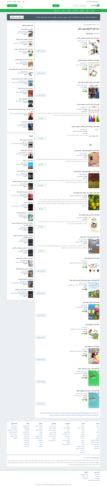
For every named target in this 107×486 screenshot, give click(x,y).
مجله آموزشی (26, 438)
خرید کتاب (85, 478)
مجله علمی (26, 440)
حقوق (83, 444)
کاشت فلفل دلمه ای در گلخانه (52, 203)
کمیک (98, 436)
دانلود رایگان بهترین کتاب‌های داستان (19, 143)
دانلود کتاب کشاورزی (47, 199)
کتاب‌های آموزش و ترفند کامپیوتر (20, 43)
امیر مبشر (24, 271)
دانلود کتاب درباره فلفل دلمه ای (60, 199)
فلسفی (82, 442)
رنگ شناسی (71, 113)
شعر (77, 307)
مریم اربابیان (83, 305)
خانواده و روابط (39, 430)
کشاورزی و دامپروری (80, 448)
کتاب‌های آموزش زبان (22, 229)
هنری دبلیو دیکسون (81, 85)
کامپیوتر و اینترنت (66, 444)
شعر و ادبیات (14, 426)
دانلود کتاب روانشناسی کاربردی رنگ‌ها (88, 60)
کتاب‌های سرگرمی (23, 82)
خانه (98, 10)
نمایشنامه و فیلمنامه (95, 442)
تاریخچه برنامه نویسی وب (48, 246)
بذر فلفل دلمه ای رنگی (72, 199)
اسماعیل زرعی (23, 90)
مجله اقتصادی (26, 434)
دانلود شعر (66, 159)
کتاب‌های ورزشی (23, 272)
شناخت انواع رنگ (64, 113)
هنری (41, 444)
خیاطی (81, 43)
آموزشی (15, 438)
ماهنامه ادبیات (79, 159)
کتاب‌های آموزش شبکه (22, 125)
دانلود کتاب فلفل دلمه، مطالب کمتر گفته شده (86, 193)
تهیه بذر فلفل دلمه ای (69, 201)
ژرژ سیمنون (23, 173)
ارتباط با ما (97, 474)
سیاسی (82, 440)
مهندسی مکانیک (52, 434)
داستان (97, 426)
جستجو (56, 6)
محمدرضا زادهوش (22, 215)
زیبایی (41, 432)
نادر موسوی (83, 107)
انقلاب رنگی (76, 135)
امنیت (68, 430)
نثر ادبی (81, 373)
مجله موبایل (26, 428)
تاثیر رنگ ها (56, 115)
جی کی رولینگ (23, 62)
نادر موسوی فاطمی (81, 41)
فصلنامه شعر (61, 159)
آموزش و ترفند (66, 428)
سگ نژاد (72, 221)
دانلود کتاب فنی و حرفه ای (53, 113)
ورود (23, 1)
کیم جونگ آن (23, 260)
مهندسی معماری (52, 430)
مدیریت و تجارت (13, 434)
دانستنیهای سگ (78, 221)
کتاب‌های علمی (80, 217)
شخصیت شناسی (79, 65)
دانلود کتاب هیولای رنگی (92, 324)
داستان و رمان (14, 428)
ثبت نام (19, 1)
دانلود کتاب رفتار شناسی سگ (75, 223)
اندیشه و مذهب (81, 428)
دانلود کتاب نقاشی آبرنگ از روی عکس (88, 82)
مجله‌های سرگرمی (79, 242)
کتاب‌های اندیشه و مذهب (21, 164)
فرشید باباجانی (23, 124)
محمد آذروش (23, 227)
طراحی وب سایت (66, 440)
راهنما (14, 1)
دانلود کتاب (40, 118)
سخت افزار (67, 436)
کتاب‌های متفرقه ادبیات (22, 73)
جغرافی (82, 434)
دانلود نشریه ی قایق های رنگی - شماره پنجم (86, 151)
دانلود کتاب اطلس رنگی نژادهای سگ (89, 215)
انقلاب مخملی (70, 135)
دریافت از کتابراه (41, 51)
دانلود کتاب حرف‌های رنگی (92, 347)
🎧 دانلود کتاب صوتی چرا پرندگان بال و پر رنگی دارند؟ (84, 280)
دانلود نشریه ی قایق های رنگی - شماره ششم (86, 171)
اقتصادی (82, 426)
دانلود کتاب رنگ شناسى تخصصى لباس (88, 104)
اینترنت (68, 426)
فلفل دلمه (80, 199)
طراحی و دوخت (43, 113)
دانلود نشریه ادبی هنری (79, 161)
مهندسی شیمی (52, 436)
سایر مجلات (26, 446)
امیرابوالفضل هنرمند (22, 292)
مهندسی (75, 10)
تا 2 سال (81, 329)
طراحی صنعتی (53, 426)
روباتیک (54, 438)
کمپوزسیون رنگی (63, 115)
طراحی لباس (77, 115)
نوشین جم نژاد (23, 194)
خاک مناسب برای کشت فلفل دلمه (67, 203)
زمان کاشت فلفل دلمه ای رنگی (84, 415)
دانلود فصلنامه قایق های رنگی (47, 413)
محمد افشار (23, 71)
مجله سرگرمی (26, 432)
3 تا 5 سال (81, 263)
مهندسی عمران (52, 428)
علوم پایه (82, 450)
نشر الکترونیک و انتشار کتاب (93, 1)
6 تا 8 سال (75, 263)
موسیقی (40, 440)
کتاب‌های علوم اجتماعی (78, 131)
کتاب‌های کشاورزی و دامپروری (76, 195)
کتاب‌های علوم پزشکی (22, 51)
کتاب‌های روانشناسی (23, 216)
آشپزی (40, 428)
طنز (98, 434)
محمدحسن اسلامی (22, 31)
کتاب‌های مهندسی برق (22, 33)
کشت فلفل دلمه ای (79, 203)
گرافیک (68, 442)
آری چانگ (84, 261)
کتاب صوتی (57, 10)
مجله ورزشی (26, 436)
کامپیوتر (82, 10)
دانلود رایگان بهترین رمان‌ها (21, 63)
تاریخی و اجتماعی (13, 432)
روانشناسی (82, 436)
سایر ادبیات (96, 448)
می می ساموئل (82, 283)
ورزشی (40, 442)
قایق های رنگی (89, 33)
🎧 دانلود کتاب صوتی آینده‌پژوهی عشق (88, 391)
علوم (87, 10)
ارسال (71, 464)
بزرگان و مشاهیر (38, 426)
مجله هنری (26, 444)
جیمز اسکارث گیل (22, 152)
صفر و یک (66, 246)
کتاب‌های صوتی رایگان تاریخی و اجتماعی (18, 113)
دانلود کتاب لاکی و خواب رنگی (91, 302)
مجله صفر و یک (82, 239)
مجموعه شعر (54, 159)
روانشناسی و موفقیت (12, 430)
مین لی (84, 349)
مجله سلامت (26, 442)
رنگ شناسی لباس (78, 113)
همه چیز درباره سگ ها (46, 221)
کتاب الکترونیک (84, 474)
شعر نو (49, 159)
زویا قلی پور (23, 204)
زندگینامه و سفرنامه (95, 440)
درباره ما (97, 476)
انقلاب (81, 135)
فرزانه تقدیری (23, 183)
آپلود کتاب (12, 5)
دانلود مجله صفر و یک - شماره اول (89, 237)
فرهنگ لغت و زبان (95, 444)
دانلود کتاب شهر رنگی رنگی (91, 258)
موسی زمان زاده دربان (81, 371)
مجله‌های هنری (80, 155)
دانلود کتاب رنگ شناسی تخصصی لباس (88, 38)
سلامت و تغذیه (39, 436)
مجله (63, 10)
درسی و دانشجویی (80, 446)
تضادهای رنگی (71, 115)
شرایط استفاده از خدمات (93, 480)
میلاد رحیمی (23, 41)
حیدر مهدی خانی (22, 81)
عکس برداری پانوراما (58, 246)
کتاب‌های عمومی (15, 82)
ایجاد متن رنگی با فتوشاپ (75, 248)
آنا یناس (84, 327)
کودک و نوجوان (39, 438)
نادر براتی (24, 142)
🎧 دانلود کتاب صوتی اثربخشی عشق (88, 369)
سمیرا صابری (83, 63)
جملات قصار (76, 373)
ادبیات (92, 10)
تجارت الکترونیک (66, 434)
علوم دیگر (82, 452)
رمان (98, 428)
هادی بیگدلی (23, 163)
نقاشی (82, 87)
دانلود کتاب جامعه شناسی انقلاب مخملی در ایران (85, 127)
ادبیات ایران (72, 159)
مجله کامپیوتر (26, 426)
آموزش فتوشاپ (65, 248)
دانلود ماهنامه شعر (69, 161)
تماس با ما (9, 1)
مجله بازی (27, 430)
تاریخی (82, 432)
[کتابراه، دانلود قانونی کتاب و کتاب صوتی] (84, 47)
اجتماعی (82, 438)
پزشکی (83, 430)
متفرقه (40, 446)
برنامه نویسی (79, 246)
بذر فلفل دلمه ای (79, 201)
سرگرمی (40, 434)
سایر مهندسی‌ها (52, 440)
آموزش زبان (80, 307)
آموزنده (71, 263)
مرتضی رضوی (83, 129)
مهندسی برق (53, 432)
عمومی (69, 10)
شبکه (68, 438)
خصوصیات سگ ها (65, 221)
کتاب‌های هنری (79, 109)
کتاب (87, 462)
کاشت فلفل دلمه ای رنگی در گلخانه (56, 201)
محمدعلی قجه (23, 281)
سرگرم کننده (70, 285)
